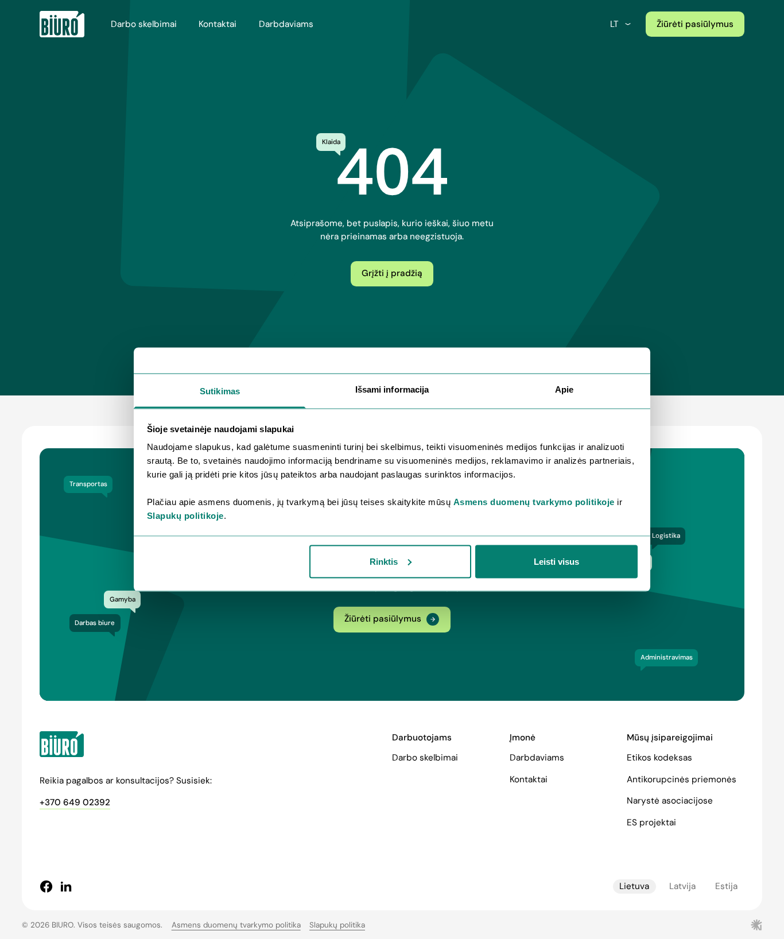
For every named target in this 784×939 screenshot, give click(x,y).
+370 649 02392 (75, 802)
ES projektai (651, 822)
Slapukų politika (337, 925)
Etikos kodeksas (659, 757)
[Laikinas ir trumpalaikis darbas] (62, 24)
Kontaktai (217, 24)
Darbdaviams (286, 24)
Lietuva (634, 886)
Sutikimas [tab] (220, 391)
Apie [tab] (564, 389)
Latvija (682, 886)
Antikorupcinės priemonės (681, 779)
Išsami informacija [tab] (392, 389)
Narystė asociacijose (670, 800)
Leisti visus (556, 561)
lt (614, 24)
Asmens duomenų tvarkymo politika (236, 925)
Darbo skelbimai (144, 24)
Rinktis (384, 561)
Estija (726, 886)
